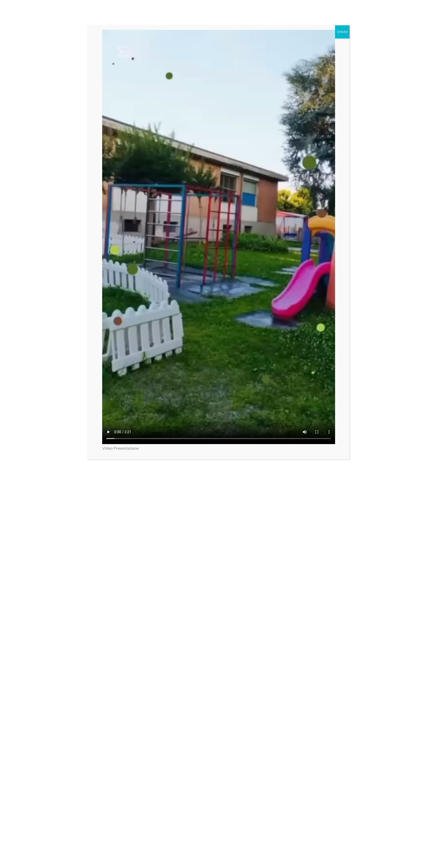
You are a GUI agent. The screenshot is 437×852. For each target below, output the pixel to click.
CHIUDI (342, 31)
